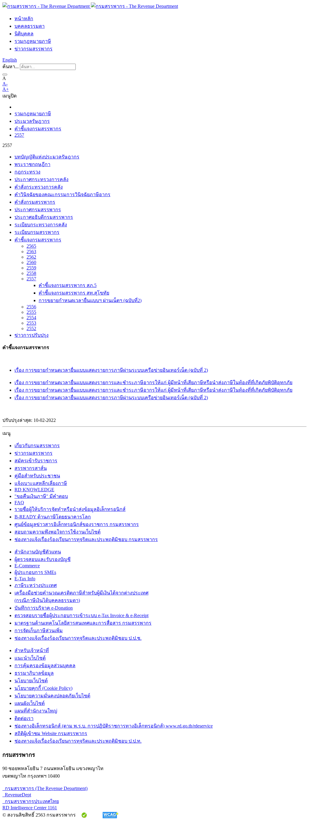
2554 (31, 317)
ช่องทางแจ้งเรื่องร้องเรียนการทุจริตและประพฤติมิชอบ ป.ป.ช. (78, 638)
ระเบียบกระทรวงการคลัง (40, 224)
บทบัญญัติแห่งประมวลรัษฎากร (46, 156)
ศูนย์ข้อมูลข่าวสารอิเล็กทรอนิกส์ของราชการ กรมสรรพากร (76, 524)
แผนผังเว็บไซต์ (29, 703)
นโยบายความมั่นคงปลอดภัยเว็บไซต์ (52, 695)
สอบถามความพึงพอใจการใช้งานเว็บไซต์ (57, 531)
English (9, 59)
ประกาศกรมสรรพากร (37, 209)
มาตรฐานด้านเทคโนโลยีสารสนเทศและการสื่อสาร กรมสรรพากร (82, 623)
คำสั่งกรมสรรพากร (34, 202)
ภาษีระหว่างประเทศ (35, 585)
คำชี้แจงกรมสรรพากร (37, 128)
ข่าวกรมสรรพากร (33, 48)
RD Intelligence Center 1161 (29, 807)
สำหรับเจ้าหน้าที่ (31, 650)
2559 (31, 267)
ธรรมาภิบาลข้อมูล (34, 673)
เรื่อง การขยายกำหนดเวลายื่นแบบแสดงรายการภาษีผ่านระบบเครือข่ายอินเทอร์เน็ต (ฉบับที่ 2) (111, 370)
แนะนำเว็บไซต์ (30, 658)
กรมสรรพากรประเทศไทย (30, 801)
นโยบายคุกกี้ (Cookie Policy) (43, 688)
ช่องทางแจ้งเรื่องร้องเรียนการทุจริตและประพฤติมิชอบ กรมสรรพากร (86, 539)
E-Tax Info (24, 578)
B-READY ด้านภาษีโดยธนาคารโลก (52, 516)
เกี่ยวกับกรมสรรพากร (37, 445)
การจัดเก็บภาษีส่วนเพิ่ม (38, 630)
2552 (31, 328)
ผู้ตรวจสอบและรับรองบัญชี (42, 559)
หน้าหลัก (23, 18)
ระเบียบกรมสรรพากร (36, 232)
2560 (31, 262)
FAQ (19, 502)
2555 (31, 312)
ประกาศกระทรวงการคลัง (41, 179)
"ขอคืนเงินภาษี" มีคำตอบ (41, 496)
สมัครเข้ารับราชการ (35, 460)
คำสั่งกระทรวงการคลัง (38, 187)
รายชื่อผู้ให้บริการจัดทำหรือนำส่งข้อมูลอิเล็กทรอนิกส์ (70, 509)
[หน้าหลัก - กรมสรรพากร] (90, 6)
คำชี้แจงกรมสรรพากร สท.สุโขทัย (74, 292)
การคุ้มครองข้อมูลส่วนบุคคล (44, 665)
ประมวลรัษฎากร (32, 121)
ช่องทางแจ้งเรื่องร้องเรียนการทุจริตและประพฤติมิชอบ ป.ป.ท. (78, 741)
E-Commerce (27, 565)
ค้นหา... (10, 66)
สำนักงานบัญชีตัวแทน (37, 551)
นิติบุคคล (23, 33)
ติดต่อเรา (23, 718)
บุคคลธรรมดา (29, 26)
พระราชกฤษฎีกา (32, 164)
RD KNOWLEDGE (34, 489)
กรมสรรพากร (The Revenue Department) (45, 788)
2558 (31, 273)
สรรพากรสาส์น (30, 468)
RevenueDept (16, 794)
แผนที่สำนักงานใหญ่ (35, 710)
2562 (31, 257)
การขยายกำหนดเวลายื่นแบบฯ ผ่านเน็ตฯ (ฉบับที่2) (90, 300)
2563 (31, 251)
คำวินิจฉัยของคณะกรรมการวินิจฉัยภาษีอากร (62, 194)
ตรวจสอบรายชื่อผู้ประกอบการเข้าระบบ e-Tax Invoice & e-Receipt (81, 615)
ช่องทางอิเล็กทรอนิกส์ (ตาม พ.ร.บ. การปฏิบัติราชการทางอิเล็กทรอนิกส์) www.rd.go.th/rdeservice (113, 725)
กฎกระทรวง (27, 171)
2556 (31, 306)
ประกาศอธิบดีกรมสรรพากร (43, 217)
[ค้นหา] (4, 74)
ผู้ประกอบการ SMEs (35, 572)
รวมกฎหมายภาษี (32, 41)
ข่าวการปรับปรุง (31, 335)
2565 (31, 246)
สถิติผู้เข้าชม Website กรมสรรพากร (50, 733)
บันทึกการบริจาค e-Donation (43, 607)
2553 (31, 323)
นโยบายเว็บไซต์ (31, 680)
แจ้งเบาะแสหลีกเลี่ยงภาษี (40, 483)
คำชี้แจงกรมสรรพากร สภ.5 (68, 285)
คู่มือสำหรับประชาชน (37, 475)
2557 (19, 135)
